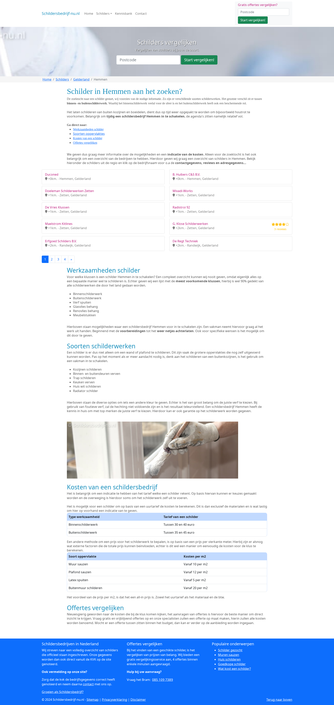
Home (88, 13)
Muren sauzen (228, 655)
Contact (141, 13)
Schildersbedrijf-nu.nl (61, 13)
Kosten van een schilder (87, 138)
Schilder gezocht (230, 650)
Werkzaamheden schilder (88, 129)
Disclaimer (138, 699)
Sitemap (93, 699)
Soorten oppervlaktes (89, 134)
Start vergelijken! (252, 20)
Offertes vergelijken (85, 142)
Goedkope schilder (232, 664)
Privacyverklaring (114, 699)
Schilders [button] (103, 13)
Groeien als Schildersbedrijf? (63, 692)
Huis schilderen (229, 659)
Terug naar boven (279, 699)
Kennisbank (123, 13)
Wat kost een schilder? (234, 669)
